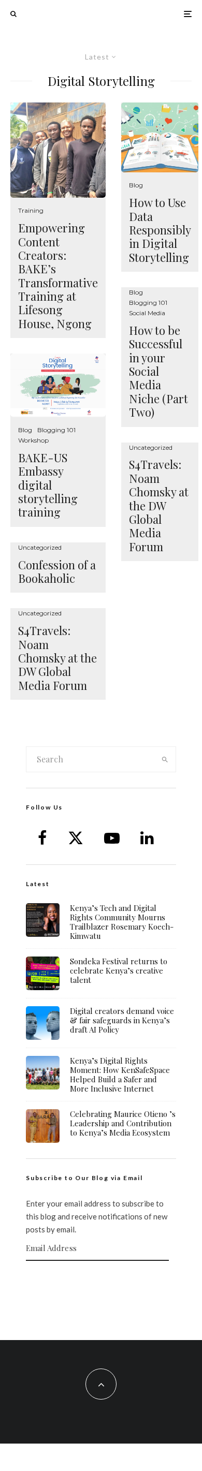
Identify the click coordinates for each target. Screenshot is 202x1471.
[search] (165, 759)
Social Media (147, 313)
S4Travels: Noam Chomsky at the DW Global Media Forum (57, 658)
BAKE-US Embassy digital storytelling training (48, 485)
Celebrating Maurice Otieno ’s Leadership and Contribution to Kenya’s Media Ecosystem (123, 1123)
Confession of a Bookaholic (57, 571)
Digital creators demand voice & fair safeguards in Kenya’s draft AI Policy (122, 1020)
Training (31, 210)
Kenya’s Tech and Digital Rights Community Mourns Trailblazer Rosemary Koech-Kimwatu (122, 921)
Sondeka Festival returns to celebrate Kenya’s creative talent (118, 970)
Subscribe (101, 1281)
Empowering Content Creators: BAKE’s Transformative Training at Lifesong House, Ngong (58, 275)
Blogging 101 (56, 430)
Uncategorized (40, 547)
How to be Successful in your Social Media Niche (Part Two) (158, 371)
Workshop (33, 440)
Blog (25, 430)
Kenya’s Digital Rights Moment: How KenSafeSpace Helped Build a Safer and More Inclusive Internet (120, 1074)
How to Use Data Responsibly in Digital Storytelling (160, 230)
